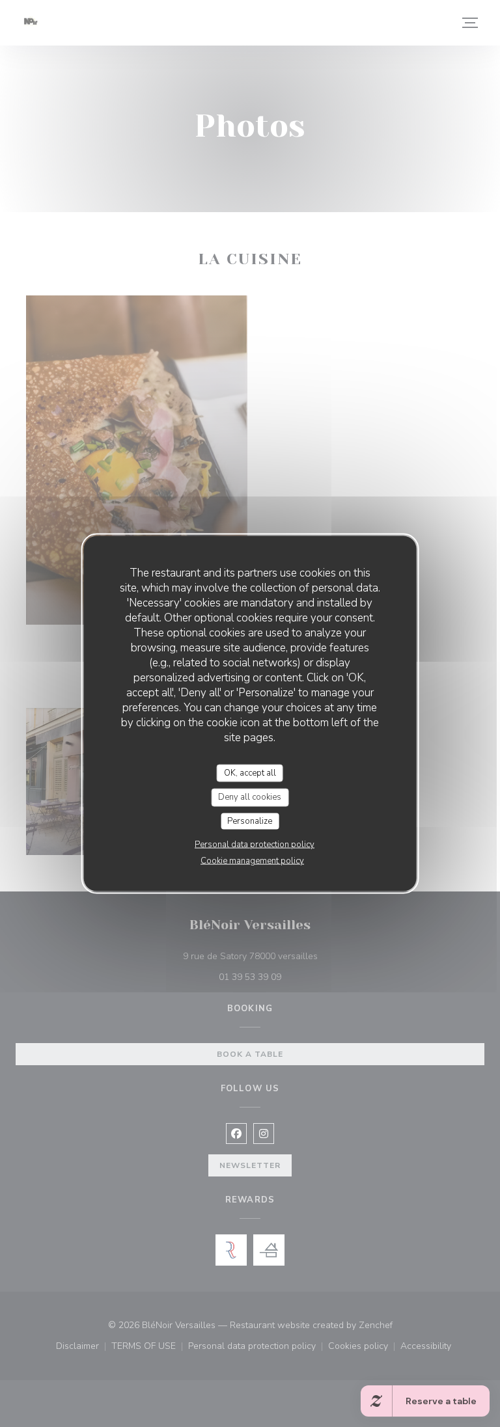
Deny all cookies (249, 797)
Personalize (249, 820)
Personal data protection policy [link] (254, 844)
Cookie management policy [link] (252, 861)
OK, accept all (250, 772)
